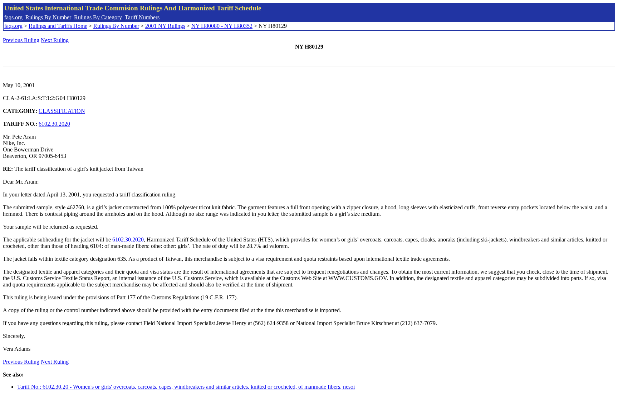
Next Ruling (55, 40)
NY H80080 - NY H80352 (221, 26)
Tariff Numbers (142, 17)
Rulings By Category (98, 17)
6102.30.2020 (54, 124)
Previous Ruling (21, 40)
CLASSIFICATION (62, 111)
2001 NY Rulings (165, 26)
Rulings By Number (48, 17)
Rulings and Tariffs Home (58, 26)
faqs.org (13, 17)
